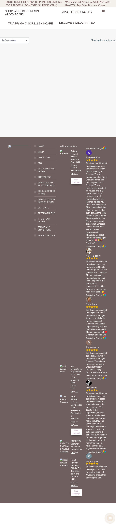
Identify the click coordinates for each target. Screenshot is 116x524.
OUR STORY (44, 157)
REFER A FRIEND (46, 213)
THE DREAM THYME (44, 220)
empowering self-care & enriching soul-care (16, 113)
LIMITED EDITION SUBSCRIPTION (46, 200)
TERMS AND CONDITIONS (44, 228)
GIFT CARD (43, 207)
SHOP (41, 152)
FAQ (40, 163)
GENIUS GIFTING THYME (46, 192)
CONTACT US (44, 177)
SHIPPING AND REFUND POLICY (46, 184)
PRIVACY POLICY (46, 235)
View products (16, 126)
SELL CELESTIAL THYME (46, 170)
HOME (41, 146)
